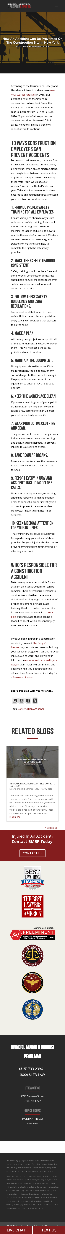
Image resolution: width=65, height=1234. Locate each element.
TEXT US (49, 1230)
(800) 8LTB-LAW (32, 1074)
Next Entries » (51, 827)
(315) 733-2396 (31, 1068)
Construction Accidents (31, 709)
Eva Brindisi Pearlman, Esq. (25, 788)
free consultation (22, 677)
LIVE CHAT (16, 1230)
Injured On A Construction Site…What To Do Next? (32, 785)
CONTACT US (32, 853)
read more (15, 816)
